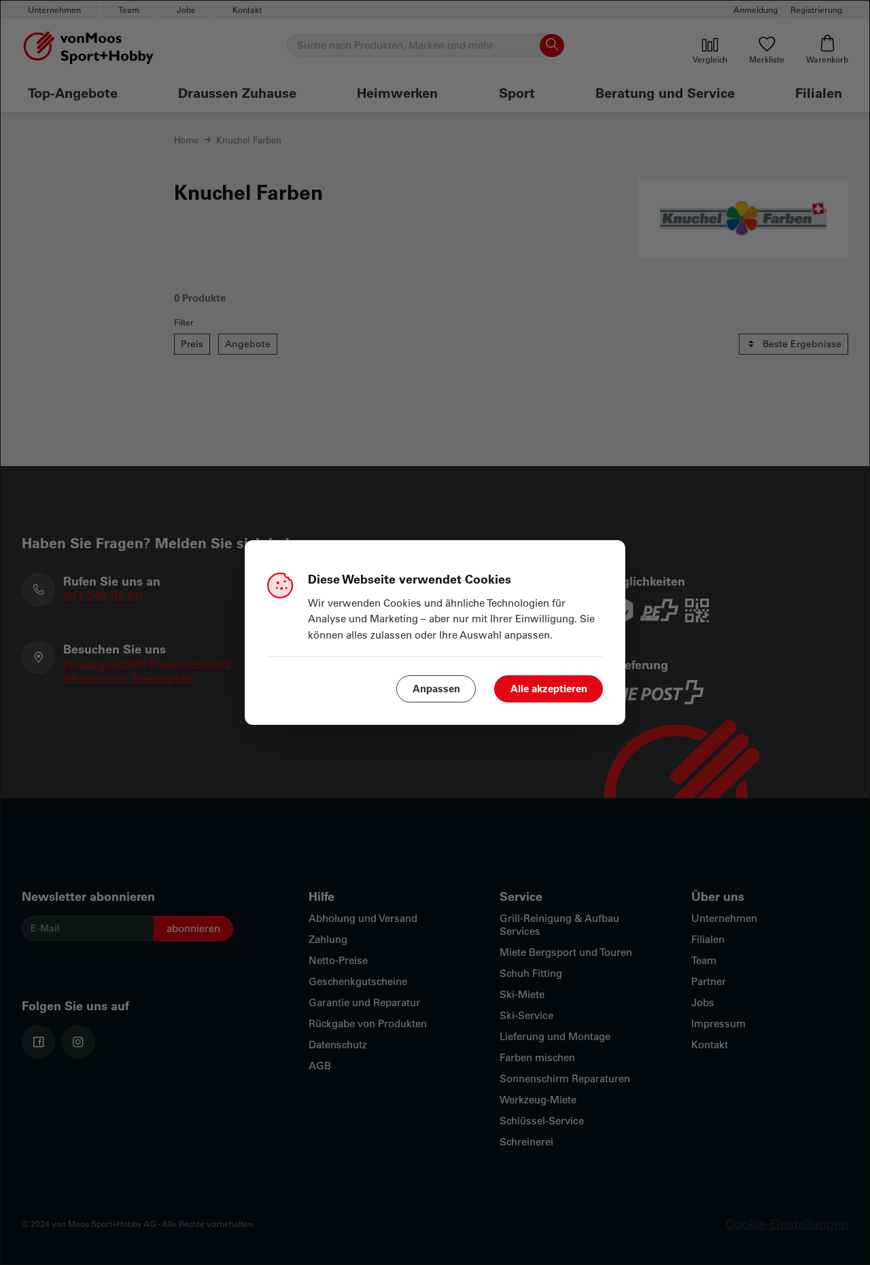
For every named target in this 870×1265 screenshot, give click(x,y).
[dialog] (435, 632)
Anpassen (436, 688)
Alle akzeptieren (548, 688)
